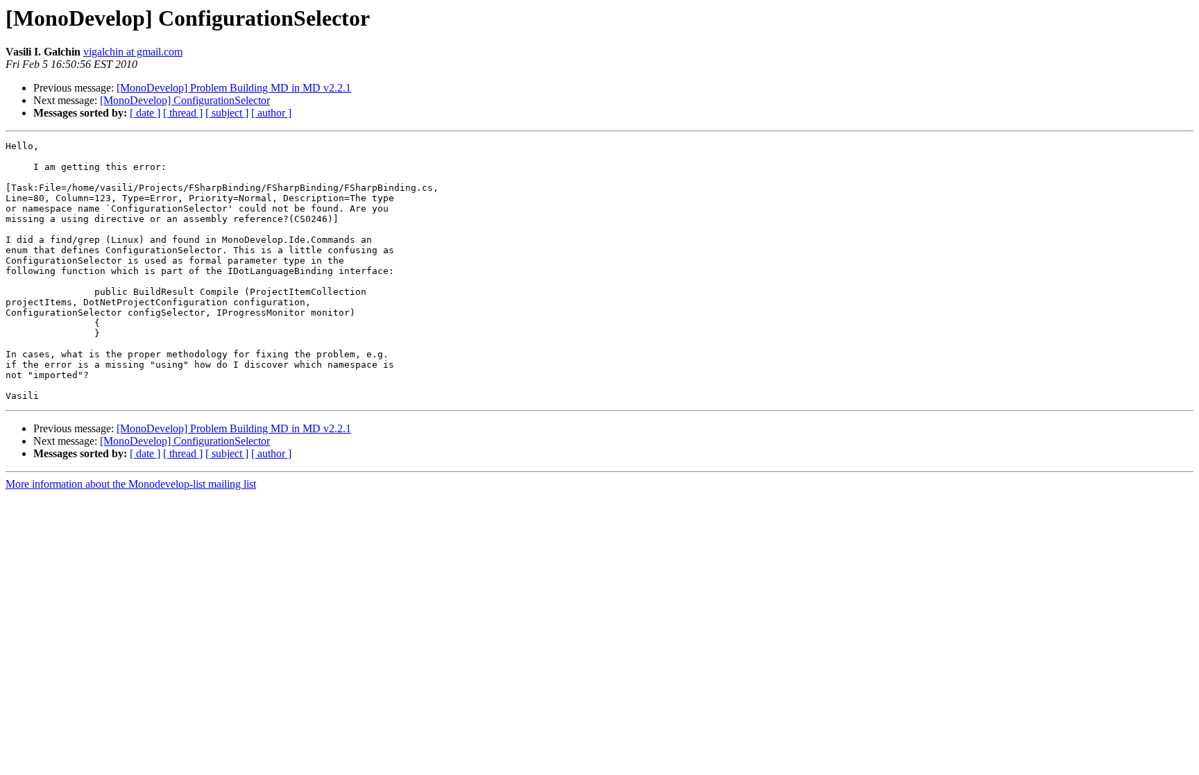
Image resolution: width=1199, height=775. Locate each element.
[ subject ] (226, 113)
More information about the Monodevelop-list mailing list (131, 484)
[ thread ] (183, 113)
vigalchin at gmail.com (132, 52)
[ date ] (145, 113)
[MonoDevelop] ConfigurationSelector (185, 100)
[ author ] (271, 113)
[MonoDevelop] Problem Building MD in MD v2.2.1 (234, 88)
